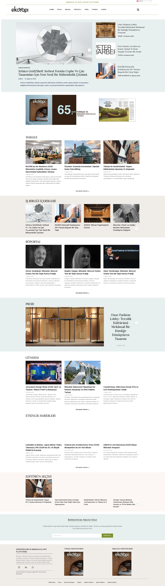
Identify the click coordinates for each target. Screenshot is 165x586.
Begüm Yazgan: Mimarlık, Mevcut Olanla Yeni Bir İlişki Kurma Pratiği (82, 272)
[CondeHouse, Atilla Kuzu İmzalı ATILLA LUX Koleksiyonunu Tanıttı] (121, 372)
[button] (138, 9)
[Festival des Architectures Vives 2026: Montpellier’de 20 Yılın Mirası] (82, 430)
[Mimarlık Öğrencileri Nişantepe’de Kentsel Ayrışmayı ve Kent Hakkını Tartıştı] (82, 372)
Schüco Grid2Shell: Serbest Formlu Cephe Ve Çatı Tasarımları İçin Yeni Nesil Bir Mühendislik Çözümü (52, 72)
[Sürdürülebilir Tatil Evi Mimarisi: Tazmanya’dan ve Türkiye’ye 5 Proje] (97, 488)
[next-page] (89, 50)
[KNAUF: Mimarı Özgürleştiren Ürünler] (97, 213)
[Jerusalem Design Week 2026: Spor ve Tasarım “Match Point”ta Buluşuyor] (44, 372)
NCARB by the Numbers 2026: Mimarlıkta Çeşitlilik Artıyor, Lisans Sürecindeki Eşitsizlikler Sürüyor (41, 169)
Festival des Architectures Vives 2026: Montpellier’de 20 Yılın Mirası (81, 446)
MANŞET (120, 36)
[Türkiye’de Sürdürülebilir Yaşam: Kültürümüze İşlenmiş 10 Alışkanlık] (121, 152)
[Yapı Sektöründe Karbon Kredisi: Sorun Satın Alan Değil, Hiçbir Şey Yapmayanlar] (68, 488)
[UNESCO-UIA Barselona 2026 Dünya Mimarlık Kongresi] (121, 430)
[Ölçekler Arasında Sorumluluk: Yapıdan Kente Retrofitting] (82, 152)
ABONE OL (107, 536)
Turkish (140, 1)
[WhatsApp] (33, 567)
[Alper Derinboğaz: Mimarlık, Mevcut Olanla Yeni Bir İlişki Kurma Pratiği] (121, 256)
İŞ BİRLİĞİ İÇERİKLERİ (24, 67)
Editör (20, 79)
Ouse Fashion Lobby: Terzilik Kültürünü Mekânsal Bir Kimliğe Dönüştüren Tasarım (120, 327)
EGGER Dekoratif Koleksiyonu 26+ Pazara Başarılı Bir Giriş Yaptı (129, 69)
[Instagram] (19, 567)
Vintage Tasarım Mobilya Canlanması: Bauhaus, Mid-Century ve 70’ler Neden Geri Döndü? (124, 503)
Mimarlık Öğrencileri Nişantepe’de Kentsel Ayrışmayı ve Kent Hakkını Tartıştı (79, 390)
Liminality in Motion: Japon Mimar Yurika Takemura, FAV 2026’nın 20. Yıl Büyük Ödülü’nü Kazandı (43, 447)
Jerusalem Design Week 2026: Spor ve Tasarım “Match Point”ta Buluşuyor (43, 388)
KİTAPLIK (120, 55)
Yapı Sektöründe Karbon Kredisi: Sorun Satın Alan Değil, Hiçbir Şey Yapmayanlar (67, 502)
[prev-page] (18, 50)
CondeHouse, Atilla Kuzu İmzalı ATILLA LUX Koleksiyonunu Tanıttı (120, 388)
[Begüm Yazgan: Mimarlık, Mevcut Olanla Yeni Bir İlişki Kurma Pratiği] (82, 256)
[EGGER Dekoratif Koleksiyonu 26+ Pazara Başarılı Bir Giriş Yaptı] (105, 71)
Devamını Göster (82, 191)
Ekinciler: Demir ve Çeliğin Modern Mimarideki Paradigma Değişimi (124, 227)
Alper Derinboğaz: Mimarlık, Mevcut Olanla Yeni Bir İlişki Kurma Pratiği (119, 272)
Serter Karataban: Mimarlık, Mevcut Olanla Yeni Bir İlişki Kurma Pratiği (41, 272)
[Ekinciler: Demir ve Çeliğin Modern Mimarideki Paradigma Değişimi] (126, 213)
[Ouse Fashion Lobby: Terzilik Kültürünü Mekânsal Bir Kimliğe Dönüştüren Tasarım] (105, 30)
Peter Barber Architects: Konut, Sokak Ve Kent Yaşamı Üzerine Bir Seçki (129, 49)
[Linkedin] (26, 567)
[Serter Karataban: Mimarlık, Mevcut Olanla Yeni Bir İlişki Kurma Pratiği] (44, 256)
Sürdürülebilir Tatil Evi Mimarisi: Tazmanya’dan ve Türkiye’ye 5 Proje (95, 502)
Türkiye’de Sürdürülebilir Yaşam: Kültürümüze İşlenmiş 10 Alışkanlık (119, 167)
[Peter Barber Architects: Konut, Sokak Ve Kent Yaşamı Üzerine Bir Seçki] (105, 50)
